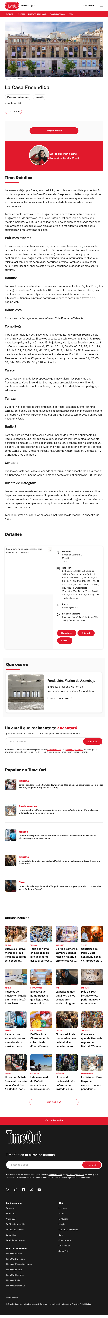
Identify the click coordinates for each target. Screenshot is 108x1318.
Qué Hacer (20, 14)
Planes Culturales (57, 14)
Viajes (71, 14)
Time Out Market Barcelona (19, 1264)
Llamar (64, 641)
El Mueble (63, 1219)
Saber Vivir (63, 1251)
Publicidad (11, 1214)
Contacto (10, 1208)
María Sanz (69, 154)
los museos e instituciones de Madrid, (59, 515)
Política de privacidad (16, 1224)
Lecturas (62, 1208)
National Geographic (68, 1230)
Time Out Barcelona (15, 1259)
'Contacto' (14, 475)
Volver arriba (57, 1121)
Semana (62, 1214)
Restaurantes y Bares (37, 14)
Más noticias (54, 1102)
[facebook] (23, 1189)
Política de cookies (14, 1230)
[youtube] (39, 1189)
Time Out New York (15, 1275)
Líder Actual (64, 1246)
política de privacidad (74, 750)
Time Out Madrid (14, 1254)
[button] (50, 549)
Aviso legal (11, 1219)
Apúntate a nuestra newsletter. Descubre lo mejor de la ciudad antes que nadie (42, 734)
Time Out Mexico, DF (15, 1286)
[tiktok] (15, 1189)
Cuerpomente (64, 1241)
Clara (60, 1235)
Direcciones (66, 633)
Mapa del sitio (12, 1298)
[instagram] (7, 1189)
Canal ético (11, 1235)
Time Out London (14, 1270)
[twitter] (31, 1189)
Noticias (9, 14)
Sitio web (86, 633)
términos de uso (54, 750)
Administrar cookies (15, 1241)
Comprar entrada (54, 131)
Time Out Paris (13, 1281)
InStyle (61, 1224)
